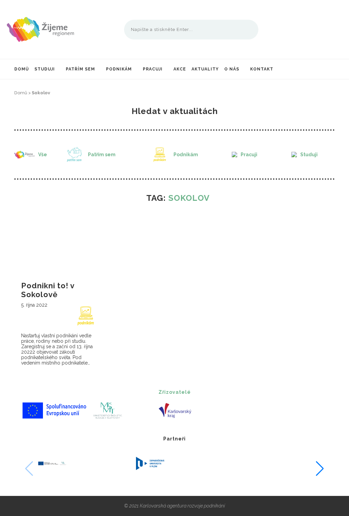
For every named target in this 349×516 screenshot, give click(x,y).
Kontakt (261, 69)
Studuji (44, 69)
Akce (179, 69)
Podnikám (119, 69)
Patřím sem (80, 69)
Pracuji (153, 69)
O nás (231, 69)
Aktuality (205, 69)
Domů (21, 69)
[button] (319, 468)
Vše (42, 154)
